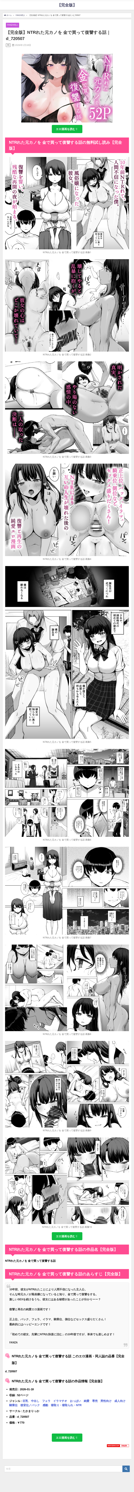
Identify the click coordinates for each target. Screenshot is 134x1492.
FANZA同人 (12, 25)
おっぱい (75, 1400)
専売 (95, 1400)
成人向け (120, 1400)
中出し (35, 1400)
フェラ (46, 1400)
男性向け (106, 1400)
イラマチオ (60, 1400)
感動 (45, 1405)
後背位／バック (30, 1405)
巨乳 (25, 1400)
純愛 (86, 1400)
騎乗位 (13, 1405)
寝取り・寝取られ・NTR (66, 1405)
